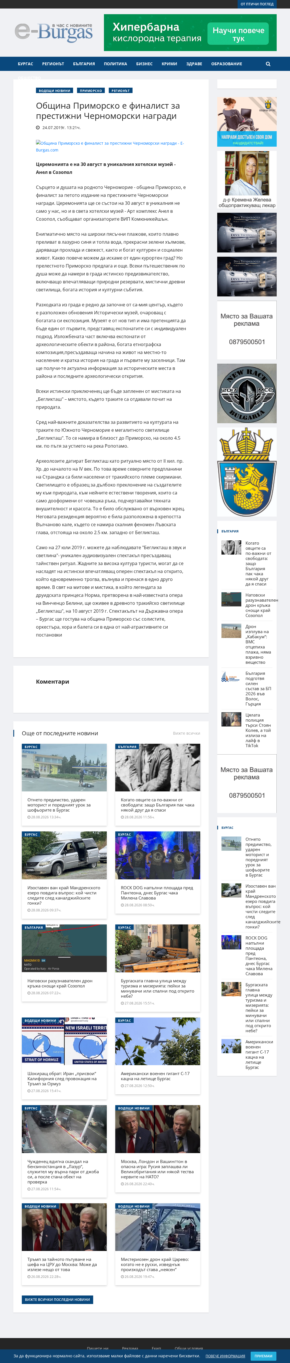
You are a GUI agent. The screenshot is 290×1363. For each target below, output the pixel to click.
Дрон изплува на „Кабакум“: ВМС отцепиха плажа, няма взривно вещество (258, 644)
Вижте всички (186, 733)
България (84, 63)
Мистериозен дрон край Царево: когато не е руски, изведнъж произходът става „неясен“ (155, 1264)
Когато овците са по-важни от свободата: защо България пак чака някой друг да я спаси (157, 805)
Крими (169, 63)
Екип (156, 1348)
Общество (29, 78)
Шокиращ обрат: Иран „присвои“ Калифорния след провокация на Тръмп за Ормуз (62, 1078)
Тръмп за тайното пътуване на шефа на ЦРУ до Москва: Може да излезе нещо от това (62, 1264)
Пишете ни (97, 1348)
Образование (226, 63)
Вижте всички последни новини (57, 1299)
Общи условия (189, 1348)
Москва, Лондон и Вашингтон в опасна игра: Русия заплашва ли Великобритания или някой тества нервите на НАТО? (157, 1168)
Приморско (91, 91)
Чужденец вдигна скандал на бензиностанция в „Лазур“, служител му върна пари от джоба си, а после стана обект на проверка (63, 1171)
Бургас (25, 63)
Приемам (263, 1356)
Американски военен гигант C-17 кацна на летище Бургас (155, 1076)
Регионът (53, 63)
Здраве (194, 63)
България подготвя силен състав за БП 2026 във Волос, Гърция (258, 688)
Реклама (130, 1348)
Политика (115, 63)
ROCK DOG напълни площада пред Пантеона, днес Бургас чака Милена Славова (157, 893)
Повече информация (225, 1356)
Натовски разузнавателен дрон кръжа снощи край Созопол (60, 983)
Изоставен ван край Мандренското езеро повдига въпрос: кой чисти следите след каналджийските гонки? (63, 895)
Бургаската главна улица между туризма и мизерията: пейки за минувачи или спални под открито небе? (157, 988)
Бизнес (144, 63)
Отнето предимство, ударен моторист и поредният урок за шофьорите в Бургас (59, 805)
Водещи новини (54, 91)
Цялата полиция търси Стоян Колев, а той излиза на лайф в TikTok (258, 730)
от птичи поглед (257, 4)
